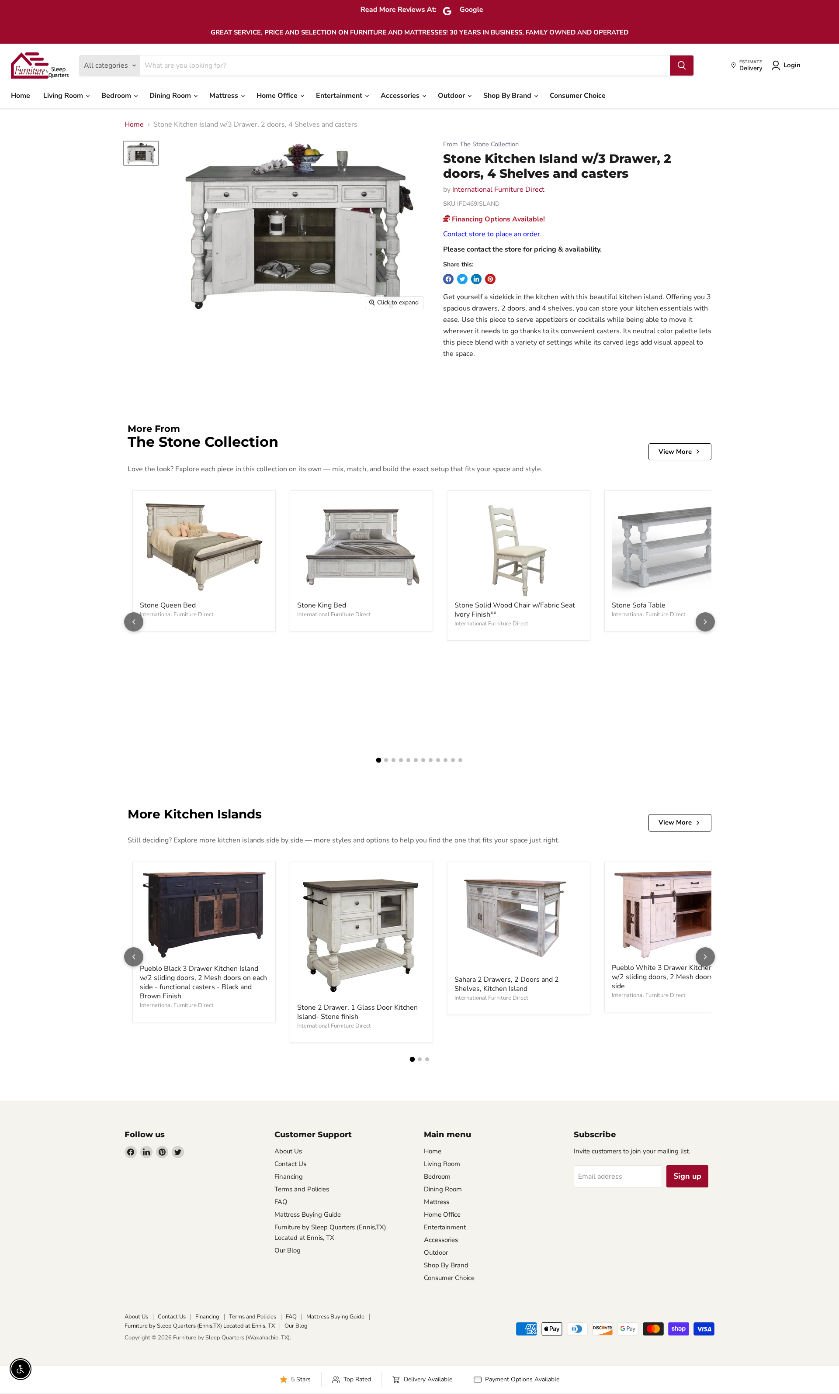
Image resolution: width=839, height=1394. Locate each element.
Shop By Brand (508, 95)
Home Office (278, 95)
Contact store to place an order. (492, 234)
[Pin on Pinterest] (490, 279)
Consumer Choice (578, 95)
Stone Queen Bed (168, 605)
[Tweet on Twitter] (462, 279)
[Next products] (705, 621)
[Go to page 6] (416, 760)
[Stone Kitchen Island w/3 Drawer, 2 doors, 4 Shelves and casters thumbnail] (141, 153)
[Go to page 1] (378, 760)
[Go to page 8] (431, 760)
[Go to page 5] (408, 760)
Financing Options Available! (497, 219)
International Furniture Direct (498, 189)
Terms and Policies (301, 1189)
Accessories (401, 95)
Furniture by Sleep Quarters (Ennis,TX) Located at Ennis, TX (200, 1326)
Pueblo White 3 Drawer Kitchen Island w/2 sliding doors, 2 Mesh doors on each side (675, 977)
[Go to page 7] (423, 760)
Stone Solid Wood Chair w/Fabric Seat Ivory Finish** (514, 609)
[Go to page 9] (438, 760)
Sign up (687, 1176)
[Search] (681, 65)
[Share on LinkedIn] (476, 279)
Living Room (64, 95)
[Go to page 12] (460, 760)
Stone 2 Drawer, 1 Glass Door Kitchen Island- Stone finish (357, 1012)
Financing (288, 1176)
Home (20, 95)
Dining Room (171, 95)
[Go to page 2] (386, 760)
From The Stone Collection (481, 144)
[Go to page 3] (393, 760)
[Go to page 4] (401, 760)
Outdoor (452, 95)
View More (675, 451)
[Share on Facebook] (448, 279)
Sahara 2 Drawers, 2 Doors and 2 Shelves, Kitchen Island (506, 984)
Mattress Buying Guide (307, 1214)
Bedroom (117, 95)
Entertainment (340, 95)
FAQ (281, 1201)
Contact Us (290, 1163)
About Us (288, 1151)
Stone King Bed (321, 605)
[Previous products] (133, 621)
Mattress (224, 95)
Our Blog (287, 1250)
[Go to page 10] (445, 760)
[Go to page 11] (453, 760)
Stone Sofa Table (639, 605)
